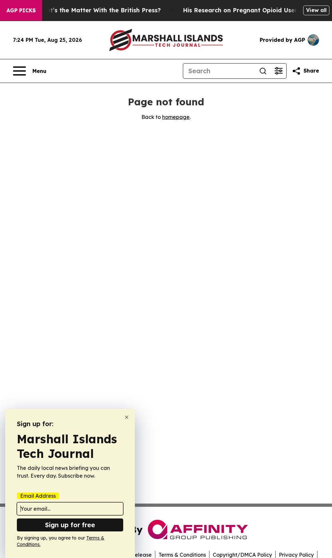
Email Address (38, 496)
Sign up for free (70, 525)
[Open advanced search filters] (278, 71)
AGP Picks (21, 10)
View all (316, 10)
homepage (176, 117)
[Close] (127, 417)
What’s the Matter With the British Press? (99, 10)
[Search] (263, 71)
